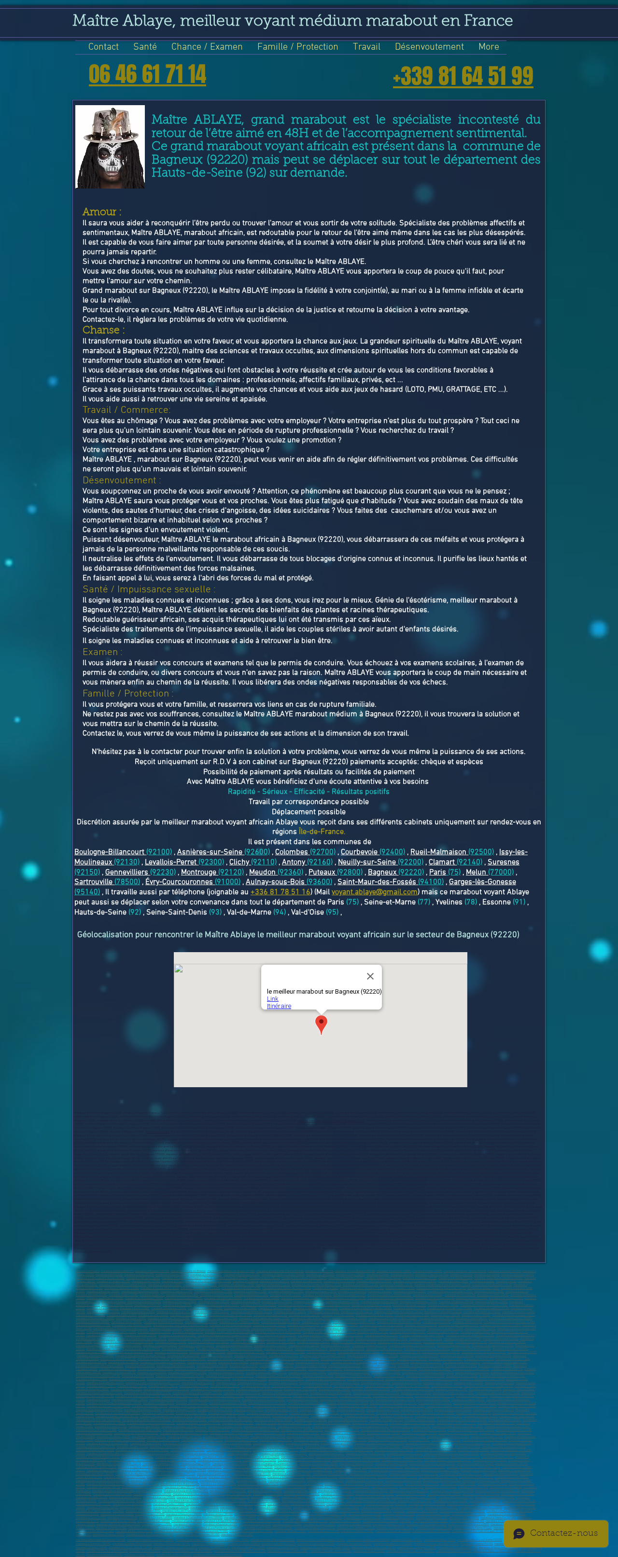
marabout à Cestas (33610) (357, 1311)
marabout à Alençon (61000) (446, 1359)
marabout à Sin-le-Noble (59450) (419, 1355)
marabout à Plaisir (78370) (158, 1403)
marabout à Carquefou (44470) (269, 1328)
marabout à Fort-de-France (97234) (124, 1477)
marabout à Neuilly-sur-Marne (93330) (328, 1446)
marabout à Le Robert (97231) (248, 1477)
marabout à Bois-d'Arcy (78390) (517, 1406)
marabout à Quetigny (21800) (251, 1295)
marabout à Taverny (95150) (134, 1467)
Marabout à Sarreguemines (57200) (493, 1345)
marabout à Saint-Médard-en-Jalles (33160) (365, 1308)
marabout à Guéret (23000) (493, 1295)
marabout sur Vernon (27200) (506, 1298)
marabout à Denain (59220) (217, 1355)
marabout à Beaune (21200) (216, 1295)
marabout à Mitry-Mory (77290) (180, 1396)
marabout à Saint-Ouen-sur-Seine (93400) (379, 1443)
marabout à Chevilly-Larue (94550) (175, 1460)
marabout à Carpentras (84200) (290, 1416)
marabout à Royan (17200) (321, 1291)
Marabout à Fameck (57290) (178, 1349)
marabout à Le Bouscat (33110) (175, 1311)
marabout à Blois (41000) (467, 1322)
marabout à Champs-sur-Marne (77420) (285, 1392)
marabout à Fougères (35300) (411, 1315)
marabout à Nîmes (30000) (117, 1305)
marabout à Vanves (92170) (487, 1436)
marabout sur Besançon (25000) (144, 1298)
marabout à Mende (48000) (140, 1335)
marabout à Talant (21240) (285, 1295)
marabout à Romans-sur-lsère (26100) (343, 1298)
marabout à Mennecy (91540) (212, 1430)
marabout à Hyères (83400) (158, 1413)
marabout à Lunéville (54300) (247, 1342)
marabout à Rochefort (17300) (286, 1291)
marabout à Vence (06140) (264, 1278)
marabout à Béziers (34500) (518, 1311)
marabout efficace (278, 1504)
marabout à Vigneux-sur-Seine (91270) (412, 1423)
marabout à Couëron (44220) (233, 1328)
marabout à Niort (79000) (249, 1409)
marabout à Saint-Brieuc (317, 1295)
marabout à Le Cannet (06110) (93, 1511)
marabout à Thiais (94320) (217, 1457)
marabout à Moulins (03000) (172, 1274)
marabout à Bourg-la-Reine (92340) (202, 1440)
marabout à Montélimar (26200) (300, 1298)
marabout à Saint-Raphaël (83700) (267, 1413)
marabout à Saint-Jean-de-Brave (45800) (229, 1332)
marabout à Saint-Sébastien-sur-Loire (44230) (120, 1328)
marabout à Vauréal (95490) (268, 1470)
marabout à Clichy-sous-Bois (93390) (504, 1446)
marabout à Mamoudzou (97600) (384, 1484)
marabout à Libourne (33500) (138, 1311)
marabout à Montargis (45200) (407, 1332)
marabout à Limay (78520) (235, 1406)
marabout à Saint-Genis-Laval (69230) (278, 1376)
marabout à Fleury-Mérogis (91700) (302, 1430)
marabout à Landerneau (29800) (418, 1301)
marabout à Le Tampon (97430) (403, 1480)
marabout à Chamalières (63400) (175, 1365)
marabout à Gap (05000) (320, 1274)
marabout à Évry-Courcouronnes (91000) (150, 1534)
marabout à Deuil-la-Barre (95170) (382, 1467)
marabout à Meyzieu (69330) (472, 1372)
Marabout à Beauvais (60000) (188, 1359)
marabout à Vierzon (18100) (409, 1291)
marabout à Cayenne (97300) (512, 1477)
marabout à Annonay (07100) (420, 1278)
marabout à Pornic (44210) (480, 1328)
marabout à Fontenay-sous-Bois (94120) (283, 1453)
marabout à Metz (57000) (464, 1517)
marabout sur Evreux (113, 1301)
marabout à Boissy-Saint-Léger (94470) (447, 1460)
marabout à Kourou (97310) (182, 1480)
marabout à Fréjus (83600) (191, 1413)
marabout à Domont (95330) (350, 1470)
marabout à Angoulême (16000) (140, 1291)
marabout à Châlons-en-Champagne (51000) (381, 1338)
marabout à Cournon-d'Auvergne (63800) (100, 1365)
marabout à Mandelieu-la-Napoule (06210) (187, 1278)
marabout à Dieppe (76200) (126, 1389)
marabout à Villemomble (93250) (421, 1446)
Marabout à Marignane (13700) (236, 1284)
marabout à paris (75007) (437, 1382)
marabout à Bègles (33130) (409, 1308)
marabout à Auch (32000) (135, 1308)
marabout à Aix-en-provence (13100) (414, 1281)
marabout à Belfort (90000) (399, 1514)
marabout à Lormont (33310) (212, 1311)
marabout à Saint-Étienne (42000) (409, 1490)
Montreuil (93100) (419, 1440)
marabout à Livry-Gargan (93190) (471, 1443)
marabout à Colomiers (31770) (332, 1305)
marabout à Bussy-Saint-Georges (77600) (197, 1392)
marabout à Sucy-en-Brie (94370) (382, 1457)
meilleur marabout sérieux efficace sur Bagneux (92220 (331, 1120)
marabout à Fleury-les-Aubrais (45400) (278, 1332)
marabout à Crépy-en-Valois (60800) (342, 1359)
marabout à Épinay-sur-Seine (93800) (230, 1443)
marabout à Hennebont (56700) (234, 1345)
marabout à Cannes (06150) (407, 1507)
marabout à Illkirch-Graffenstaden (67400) (241, 1369)
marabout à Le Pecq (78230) (480, 1406)
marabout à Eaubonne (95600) (291, 1467)
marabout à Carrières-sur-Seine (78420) (99, 1409)
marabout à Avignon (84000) (254, 1416)
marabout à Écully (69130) (389, 1376)
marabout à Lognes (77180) (472, 1396)
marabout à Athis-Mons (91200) (332, 1423)
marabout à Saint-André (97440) (442, 1480)
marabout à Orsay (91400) (178, 1430)
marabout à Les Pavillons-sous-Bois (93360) (142, 1450)
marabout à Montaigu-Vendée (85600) (230, 1419)
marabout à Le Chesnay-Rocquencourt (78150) (113, 1403)
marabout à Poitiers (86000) (319, 1524)
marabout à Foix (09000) (146, 1281)
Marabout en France (157, 1132)
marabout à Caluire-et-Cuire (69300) (349, 1372)
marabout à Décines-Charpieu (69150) (98, 1376)
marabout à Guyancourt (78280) (228, 1403)
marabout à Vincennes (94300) (326, 1453)
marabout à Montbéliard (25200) (223, 1298)
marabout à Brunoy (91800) (260, 1426)
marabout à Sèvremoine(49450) (177, 1335)
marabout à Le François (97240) (357, 1477)
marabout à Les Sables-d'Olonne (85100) (146, 1419)
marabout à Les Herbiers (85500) (273, 1419)
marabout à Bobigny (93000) (302, 1443)
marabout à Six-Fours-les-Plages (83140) (314, 1413)
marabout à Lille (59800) (265, 1497)
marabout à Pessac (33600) (240, 1308)
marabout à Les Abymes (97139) (134, 1473)
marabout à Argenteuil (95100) (160, 1463)
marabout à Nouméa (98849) (213, 1487)
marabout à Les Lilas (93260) (187, 1450)
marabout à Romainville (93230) (461, 1446)
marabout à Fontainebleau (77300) (393, 1396)
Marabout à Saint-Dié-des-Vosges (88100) (462, 1419)
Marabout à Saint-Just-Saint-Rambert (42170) (180, 1325)
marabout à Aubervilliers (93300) (387, 1440)
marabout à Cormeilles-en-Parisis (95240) (248, 1467)
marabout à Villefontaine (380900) (163, 1322)
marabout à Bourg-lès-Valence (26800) (390, 1298)
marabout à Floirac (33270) (323, 1311)
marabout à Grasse (461, 1274)
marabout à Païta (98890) (323, 1487)
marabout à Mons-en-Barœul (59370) (484, 1352)
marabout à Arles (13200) (223, 1511)
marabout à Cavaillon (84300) (361, 1416)
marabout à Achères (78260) (435, 1403)
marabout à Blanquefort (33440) (443, 1311)
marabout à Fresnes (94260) (297, 1457)
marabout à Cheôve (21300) (182, 1295)
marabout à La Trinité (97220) (476, 1477)
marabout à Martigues (325, 1288)
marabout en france (87, 1271)
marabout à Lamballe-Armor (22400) (389, 1295)
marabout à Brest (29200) (277, 1301)
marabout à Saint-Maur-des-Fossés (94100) (112, 1453)
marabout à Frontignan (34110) (188, 1315)
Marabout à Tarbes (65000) (461, 1365)
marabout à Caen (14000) (400, 1288)
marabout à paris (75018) (317, 1386)
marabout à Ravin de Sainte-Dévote (113, 1490)
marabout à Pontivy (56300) (270, 1345)
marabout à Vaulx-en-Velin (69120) (266, 1372)
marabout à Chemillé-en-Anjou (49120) (273, 1335)
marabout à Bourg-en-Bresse (188, 1271)
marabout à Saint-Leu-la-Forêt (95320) (309, 1470)
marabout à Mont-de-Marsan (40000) (399, 1322)
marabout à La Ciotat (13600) (165, 1284)
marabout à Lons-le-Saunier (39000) (354, 1322)
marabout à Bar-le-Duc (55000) (507, 1342)
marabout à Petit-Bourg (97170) (252, 1473)
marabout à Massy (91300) (238, 1423)
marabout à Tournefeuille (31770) (371, 1305)
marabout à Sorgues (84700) (481, 1416)
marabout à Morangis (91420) (341, 1430)
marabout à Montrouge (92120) (497, 1433)
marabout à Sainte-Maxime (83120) (215, 1416)
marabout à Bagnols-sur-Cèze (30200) (216, 1305)
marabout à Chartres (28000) (144, 1301)
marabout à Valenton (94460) (490, 1460)
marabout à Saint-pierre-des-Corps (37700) (264, 1318)
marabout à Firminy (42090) (303, 1325)
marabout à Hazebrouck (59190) (441, 1352)
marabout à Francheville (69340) (425, 1376)
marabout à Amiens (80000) (281, 1409)
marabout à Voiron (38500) (126, 1322)
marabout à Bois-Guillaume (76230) (413, 1389)
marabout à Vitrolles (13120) (200, 1284)
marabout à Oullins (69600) (138, 1376)
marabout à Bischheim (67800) (362, 1369)
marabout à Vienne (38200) (471, 1318)
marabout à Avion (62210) (394, 1362)
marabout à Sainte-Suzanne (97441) (301, 1484)
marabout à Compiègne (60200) (225, 1359)
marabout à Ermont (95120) (511, 1463)
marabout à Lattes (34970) (304, 1315)
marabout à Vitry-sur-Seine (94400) (435, 1450)
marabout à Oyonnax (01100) (152, 1271)
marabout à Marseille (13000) (374, 1281)
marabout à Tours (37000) (131, 1318)
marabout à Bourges (380, 1291)
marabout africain (196, 1477)
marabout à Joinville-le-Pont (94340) (219, 1460)
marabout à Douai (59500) (91, 1352)
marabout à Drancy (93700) (477, 1543)
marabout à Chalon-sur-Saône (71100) (324, 1514)
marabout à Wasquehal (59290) (95, 1355)
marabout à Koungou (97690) (422, 1484)
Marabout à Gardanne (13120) (360, 1284)
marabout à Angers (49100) (314, 1335)
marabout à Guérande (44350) (445, 1328)
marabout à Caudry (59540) (153, 1359)
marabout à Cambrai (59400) (171, 1352)
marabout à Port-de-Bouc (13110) (492, 1284)
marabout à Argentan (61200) (512, 1359)
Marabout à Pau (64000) (243, 1365)
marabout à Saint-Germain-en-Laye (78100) (214, 1399)
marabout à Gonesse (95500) (204, 1467)
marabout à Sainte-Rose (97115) (368, 1473)
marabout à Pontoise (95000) (356, 1463)
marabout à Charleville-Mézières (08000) (498, 1278)
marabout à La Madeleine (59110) (401, 1352)
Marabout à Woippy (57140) (213, 1349)
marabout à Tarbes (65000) (136, 1507)
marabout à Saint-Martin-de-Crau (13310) (286, 1288)
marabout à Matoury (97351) (147, 1480)
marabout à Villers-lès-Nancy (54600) (353, 1342)
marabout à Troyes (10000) (240, 1517)
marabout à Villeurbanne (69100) (187, 1372)
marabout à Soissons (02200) (394, 1271)
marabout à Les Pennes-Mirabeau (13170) (316, 1284)
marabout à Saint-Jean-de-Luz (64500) (421, 1365)
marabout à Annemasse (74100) (439, 1379)
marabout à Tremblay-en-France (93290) (243, 1446)
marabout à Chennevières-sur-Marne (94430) (304, 1460)
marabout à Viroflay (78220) (269, 1406)
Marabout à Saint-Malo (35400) (374, 1315)
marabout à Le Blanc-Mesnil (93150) (184, 1443)
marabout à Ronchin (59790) (250, 1355)
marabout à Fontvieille (384, 1487)
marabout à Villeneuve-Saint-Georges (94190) (451, 1453)
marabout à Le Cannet (487, 1274)
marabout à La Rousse (149, 1490)
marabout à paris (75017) (286, 1386)
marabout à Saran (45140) (372, 1332)
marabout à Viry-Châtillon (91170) (456, 1423)
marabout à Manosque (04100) (242, 1274)
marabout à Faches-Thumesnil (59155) (323, 1355)
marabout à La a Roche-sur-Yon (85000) (219, 1528)
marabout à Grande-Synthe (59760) (358, 1352)
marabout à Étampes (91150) (225, 1426)
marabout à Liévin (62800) (233, 1362)
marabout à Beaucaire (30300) (258, 1305)
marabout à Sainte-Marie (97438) (179, 1484)
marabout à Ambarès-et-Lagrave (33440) (398, 1311)
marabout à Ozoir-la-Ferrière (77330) (222, 1396)
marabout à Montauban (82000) (273, 1507)
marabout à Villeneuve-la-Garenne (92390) (120, 1440)
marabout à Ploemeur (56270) (196, 1345)
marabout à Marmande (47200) (104, 1335)
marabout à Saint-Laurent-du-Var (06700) (100, 1278)
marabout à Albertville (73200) (365, 1379)
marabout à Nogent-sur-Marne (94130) (503, 1453)
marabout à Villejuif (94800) (241, 1453)
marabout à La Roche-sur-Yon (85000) (98, 1419)
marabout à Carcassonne (274, 1281)
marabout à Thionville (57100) (498, 1517)
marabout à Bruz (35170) (445, 1315)
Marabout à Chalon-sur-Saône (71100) (502, 1376)
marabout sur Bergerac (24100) (105, 1298)
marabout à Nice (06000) (350, 1274)
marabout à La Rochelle (352, 1291)
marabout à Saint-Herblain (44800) (500, 1325)
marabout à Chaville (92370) (241, 1440)
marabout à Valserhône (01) (117, 1271)
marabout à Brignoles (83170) (473, 1413)
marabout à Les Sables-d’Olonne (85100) (268, 1528)
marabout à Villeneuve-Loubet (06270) (304, 1278)
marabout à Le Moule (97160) (329, 1473)
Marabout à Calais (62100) (91, 1362)
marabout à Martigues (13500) (257, 1511)
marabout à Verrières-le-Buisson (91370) (255, 1430)
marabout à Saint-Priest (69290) (152, 1494)
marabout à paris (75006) (406, 1382)
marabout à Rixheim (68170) (119, 1372)
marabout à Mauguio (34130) (270, 1315)
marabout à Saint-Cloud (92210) (355, 1436)
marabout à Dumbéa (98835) (248, 1487)
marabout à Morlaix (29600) (491, 1301)
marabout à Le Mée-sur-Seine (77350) (137, 1396)
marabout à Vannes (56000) (125, 1345)
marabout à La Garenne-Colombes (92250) (401, 1436)
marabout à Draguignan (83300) (226, 1413)
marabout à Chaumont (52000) (501, 1338)
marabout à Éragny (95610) (102, 1470)
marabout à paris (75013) (163, 1386)
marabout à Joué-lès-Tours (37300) (169, 1318)
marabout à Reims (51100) (338, 1338)
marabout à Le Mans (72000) (214, 1379)
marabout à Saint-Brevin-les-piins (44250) (111, 1332)
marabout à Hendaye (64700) (379, 1365)
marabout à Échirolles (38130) (436, 1318)
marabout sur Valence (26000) (262, 1298)
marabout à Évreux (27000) (472, 1298)
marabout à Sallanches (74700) (105, 1382)
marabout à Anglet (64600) (311, 1365)
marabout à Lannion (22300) (349, 1295)
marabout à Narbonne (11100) (93, 1504)
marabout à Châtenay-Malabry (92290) (226, 1436)
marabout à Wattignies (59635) (493, 1355)
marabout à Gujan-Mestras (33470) (251, 1311)
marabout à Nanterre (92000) (429, 1430)
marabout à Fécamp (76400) (300, 1389)
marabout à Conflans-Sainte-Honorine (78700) (347, 1399)
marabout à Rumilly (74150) (198, 1382)
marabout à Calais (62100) (151, 1500)
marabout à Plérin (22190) (460, 1295)
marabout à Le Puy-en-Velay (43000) (381, 1325)
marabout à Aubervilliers (446, 1440)
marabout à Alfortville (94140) (405, 1453)
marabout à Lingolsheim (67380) (287, 1369)
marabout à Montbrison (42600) (339, 1325)
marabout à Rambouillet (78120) (267, 1403)
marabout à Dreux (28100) (213, 1301)
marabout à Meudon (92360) (208, 1543)
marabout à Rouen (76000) (447, 1386)
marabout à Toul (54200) (281, 1342)
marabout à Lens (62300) (202, 1362)
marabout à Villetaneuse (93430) (394, 1450)
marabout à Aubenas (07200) (455, 1278)
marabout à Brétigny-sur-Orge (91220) (184, 1426)
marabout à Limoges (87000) (354, 1524)
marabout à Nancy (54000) (170, 1342)
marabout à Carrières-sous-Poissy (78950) (312, 1406)
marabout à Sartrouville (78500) (168, 1399)
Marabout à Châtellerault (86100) (348, 1419)
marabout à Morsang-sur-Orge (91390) (507, 1426)
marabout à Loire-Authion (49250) (95, 1338)
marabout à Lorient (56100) (92, 1345)
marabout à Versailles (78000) (130, 1399)
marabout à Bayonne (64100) (276, 1365)
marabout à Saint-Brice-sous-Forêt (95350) (394, 1470)
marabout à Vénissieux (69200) (226, 1372)
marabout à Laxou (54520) (438, 1342)
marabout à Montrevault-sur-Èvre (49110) (142, 1338)
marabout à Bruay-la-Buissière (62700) (354, 1362)
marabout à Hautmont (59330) (118, 1359)
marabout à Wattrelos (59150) (510, 1349)
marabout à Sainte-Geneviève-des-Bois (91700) (283, 1423)
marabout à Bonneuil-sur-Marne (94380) (356, 1460)
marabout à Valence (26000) (334, 1490)
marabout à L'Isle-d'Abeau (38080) (239, 1322)
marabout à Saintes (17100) (250, 1291)
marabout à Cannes (377, 1274)
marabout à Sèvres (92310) (163, 1440)
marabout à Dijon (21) (152, 1295)
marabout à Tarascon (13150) (121, 1288)
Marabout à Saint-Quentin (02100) (230, 1497)
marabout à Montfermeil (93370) (95, 1450)
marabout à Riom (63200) (140, 1365)
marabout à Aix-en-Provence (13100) (362, 1288)
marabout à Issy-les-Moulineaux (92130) (184, 1433)
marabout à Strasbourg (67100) (117, 1369)
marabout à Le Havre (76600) (412, 1386)
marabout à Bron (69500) (386, 1372)
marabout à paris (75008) (468, 1382)
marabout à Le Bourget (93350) (318, 1450)
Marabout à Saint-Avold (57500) (141, 1349)
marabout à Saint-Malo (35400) (481, 1494)
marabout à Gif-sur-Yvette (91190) (410, 1426)
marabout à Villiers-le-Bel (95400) (96, 1467)
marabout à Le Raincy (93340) (355, 1450)
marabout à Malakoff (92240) (268, 1436)
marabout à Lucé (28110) (245, 1301)
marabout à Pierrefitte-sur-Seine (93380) (376, 1446)
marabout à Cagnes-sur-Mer (432, 1274)
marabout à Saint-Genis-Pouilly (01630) (280, 1271)
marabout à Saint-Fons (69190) (353, 1376)
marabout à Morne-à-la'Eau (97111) (461, 1473)
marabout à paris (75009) (499, 1382)
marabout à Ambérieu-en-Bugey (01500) (231, 1271)
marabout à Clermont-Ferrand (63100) (504, 1362)
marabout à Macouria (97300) (216, 1480)
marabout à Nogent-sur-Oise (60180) (297, 1359)
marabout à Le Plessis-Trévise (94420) (131, 1460)
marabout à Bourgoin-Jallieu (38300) (510, 1318)
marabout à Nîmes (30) (147, 1305)
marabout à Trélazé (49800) (184, 1338)
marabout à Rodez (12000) (306, 1281)
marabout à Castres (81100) (382, 1409)
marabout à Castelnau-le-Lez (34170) (230, 1315)
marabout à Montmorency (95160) (425, 1467)
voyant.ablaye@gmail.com (375, 892)
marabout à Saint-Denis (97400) (287, 1480)
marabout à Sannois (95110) (169, 1467)
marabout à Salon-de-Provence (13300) (122, 1284)
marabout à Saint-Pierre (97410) (364, 1480)
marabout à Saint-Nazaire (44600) (458, 1325)
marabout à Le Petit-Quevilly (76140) (213, 1389)
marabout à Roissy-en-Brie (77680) (330, 1392)
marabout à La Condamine (354, 1487)
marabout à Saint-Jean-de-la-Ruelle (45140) (329, 1332)
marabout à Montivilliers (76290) (370, 1389)
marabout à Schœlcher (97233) (286, 1477)
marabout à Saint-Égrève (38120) (280, 1322)
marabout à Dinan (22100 (427, 1295)
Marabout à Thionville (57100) (369, 1345)
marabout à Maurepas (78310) (150, 1406)
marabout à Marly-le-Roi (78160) (358, 1406)
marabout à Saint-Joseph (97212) (397, 1477)
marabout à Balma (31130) (102, 1308)
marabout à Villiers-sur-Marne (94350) (257, 1457)
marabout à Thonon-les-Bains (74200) (482, 1379)
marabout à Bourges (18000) (433, 1514)
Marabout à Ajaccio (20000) (159, 1497)
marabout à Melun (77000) (518, 1389)
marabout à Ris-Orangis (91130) (496, 1423)
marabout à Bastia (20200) (91, 1295)
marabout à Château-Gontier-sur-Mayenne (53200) (124, 1342)
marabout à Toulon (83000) (422, 1511)
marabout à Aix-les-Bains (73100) (326, 1379)
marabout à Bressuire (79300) (215, 1409)
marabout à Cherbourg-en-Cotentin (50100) (261, 1338)
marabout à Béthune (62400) (312, 1362)
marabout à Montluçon (109, 1274)
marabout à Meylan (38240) (201, 1322)
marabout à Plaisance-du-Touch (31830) (484, 1305)
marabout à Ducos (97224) (321, 1477)
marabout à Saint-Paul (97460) (325, 1480)
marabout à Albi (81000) (351, 1409)
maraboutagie (194, 1504)
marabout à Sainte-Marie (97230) (438, 1477)
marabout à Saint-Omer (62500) (461, 1362)
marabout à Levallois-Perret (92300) (231, 1433)
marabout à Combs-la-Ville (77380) (453, 1392)
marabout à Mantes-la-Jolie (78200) (263, 1399)
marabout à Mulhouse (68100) (399, 1369)
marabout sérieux (219, 1477)
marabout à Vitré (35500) (476, 1315)
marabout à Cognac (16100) (176, 1291)
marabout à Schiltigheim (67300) (194, 1369)
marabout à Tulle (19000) (489, 1291)
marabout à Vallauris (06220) (143, 1278)
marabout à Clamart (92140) (383, 1433)
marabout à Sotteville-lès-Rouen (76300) (488, 1386)
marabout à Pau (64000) (187, 1524)
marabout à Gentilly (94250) (259, 1460)
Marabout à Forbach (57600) (453, 1345)
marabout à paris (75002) (283, 1382)
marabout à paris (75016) (255, 1386)
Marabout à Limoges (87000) (386, 1419)
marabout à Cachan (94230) (137, 1457)
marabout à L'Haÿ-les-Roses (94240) (98, 1457)
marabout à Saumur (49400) (381, 1335)
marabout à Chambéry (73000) (286, 1379)
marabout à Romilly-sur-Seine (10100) (208, 1281)
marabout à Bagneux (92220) (149, 1436)
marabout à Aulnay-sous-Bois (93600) (484, 1440)
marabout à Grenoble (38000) (349, 1318)
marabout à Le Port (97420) (142, 1484)
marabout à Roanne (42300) (269, 1325)
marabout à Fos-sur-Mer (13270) (159, 1288)
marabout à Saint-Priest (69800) (307, 1372)
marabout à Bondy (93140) (268, 1443)
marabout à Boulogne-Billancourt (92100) (385, 1430)
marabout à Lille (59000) (278, 1349)
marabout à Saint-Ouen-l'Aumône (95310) (336, 1467)
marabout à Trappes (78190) (468, 1399)
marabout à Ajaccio (517, 1291)
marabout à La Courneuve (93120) (512, 1443)
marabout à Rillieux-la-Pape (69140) (512, 1372)
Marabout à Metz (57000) (336, 1345)
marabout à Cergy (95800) (195, 1463)
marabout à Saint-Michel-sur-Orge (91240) (457, 1426)
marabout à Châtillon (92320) (185, 1436)
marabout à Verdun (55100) (471, 1342)
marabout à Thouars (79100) (179, 1409)
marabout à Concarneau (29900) (379, 1301)
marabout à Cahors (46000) (443, 1332)
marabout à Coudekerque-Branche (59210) (140, 1355)
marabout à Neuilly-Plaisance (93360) (229, 1450)
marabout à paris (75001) (252, 1382)
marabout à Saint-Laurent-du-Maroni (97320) (102, 1480)
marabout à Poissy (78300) (302, 1399)
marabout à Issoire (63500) (212, 1365)
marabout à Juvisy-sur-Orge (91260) (139, 1430)
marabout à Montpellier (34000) (482, 1311)
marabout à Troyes (173, 1281)
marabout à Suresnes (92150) (419, 1433)
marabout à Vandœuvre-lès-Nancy (208, 1342)
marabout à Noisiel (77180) (355, 1396)
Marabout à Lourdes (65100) (495, 1365)
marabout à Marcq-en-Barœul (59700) (130, 1352)
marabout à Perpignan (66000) (171, 1507)
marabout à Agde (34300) (122, 1315)
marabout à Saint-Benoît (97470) (105, 1484)
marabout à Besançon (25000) (184, 1514)
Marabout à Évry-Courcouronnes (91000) (151, 1423)
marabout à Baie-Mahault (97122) (175, 1473)
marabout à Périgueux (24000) (380, 1521)
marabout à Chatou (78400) (192, 1403)
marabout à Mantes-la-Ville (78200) (474, 1403)
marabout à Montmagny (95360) (440, 1470)
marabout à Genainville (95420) (475, 1463)
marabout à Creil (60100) (259, 1359)
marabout (401, 1504)
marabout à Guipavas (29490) (456, 1301)
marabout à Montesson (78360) (142, 1409)
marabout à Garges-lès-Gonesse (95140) (273, 1463)
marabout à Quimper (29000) (342, 1301)
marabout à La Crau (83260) (438, 1413)
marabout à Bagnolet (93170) (285, 1446)
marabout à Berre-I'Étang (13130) (241, 1288)
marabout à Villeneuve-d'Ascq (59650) (427, 1349)
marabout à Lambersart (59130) (246, 1352)
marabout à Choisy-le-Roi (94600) (365, 1453)
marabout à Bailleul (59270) (457, 1355)
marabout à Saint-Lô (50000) (304, 1338)
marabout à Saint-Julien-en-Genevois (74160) (153, 1382)
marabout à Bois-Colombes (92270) (448, 1436)
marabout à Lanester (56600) (160, 1345)
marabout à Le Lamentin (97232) (166, 1477)
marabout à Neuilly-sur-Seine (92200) (343, 1433)
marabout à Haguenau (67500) (155, 1369)
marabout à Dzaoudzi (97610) (458, 1484)
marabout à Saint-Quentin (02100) (355, 1271)
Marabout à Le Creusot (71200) (127, 1379)
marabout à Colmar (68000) (435, 1369)
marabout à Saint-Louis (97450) (481, 1480)
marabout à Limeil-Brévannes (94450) (338, 1457)
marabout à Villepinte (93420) (200, 1446)
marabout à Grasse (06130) (520, 1507)
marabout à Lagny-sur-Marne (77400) (498, 1392)
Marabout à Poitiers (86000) (310, 1419)
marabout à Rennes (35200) (338, 1315)
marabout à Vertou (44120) (199, 1328)
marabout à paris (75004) (345, 1382)
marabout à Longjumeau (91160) (370, 1426)
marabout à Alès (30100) (177, 1305)
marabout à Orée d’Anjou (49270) (515, 1335)
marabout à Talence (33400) (275, 1308)
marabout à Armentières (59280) (285, 1352)
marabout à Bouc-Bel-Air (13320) (200, 1288)
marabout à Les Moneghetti (506, 1487)
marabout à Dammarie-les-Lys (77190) (376, 1392)
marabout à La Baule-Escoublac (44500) (402, 1328)
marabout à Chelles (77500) (485, 1389)
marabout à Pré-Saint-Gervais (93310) (275, 1450)
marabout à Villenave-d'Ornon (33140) (315, 1308)
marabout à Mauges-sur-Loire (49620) (421, 1335)
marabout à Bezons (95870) (391, 1463)
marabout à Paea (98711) (180, 1487)
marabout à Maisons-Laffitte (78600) (346, 1403)
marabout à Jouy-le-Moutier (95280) (229, 1470)
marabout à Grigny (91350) (144, 1426)
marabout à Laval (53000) (143, 1528)
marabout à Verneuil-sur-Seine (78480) (402, 1406)
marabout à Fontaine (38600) (93, 1322)
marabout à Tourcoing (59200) (347, 1349)
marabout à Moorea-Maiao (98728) (142, 1487)
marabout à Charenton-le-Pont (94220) (178, 1457)
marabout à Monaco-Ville (473, 1487)
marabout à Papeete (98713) (103, 1487)
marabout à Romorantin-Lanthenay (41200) (509, 1322)
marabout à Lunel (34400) (153, 1315)
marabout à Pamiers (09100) (113, 1281)
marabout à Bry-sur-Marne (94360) (402, 1460)
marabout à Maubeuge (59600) (207, 1352)
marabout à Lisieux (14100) (483, 1288)
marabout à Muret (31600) (443, 1305)
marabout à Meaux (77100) (451, 1389)
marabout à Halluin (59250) (183, 1355)
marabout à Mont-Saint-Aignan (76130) (259, 1389)
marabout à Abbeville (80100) (317, 1409)
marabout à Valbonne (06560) (345, 1278)
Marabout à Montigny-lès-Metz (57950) (412, 1345)
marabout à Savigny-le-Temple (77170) (147, 1392)
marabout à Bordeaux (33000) (168, 1308)
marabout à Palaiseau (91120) (370, 1423)
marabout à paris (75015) (224, 1386)
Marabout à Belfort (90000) (109, 1423)
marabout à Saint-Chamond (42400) (231, 1325)
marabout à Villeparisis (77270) (242, 1392)
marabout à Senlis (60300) (380, 1359)
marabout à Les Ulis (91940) (294, 1426)
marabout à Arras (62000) (123, 1362)
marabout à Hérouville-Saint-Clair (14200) (441, 1288)
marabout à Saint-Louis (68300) (471, 1369)
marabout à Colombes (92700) (514, 1430)
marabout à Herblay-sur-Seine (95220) (432, 1463)
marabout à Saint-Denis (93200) (347, 1440)
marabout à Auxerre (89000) (364, 1514)
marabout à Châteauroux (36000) (95, 1318)
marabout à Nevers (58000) (246, 1349)
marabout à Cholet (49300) (347, 1335)
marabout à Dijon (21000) (123, 1295)
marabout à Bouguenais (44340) (307, 1328)
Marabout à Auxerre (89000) (504, 1419)
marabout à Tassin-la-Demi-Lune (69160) (179, 1376)
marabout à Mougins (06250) (231, 1278)
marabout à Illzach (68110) (507, 1369)
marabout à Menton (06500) (517, 1274)
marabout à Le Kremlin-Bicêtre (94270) (426, 1457)
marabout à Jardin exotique (441, 1487)
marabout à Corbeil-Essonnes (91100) (198, 1423)
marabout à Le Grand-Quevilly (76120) (166, 1389)
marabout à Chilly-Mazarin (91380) (96, 1430)
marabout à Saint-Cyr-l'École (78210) (108, 1406)
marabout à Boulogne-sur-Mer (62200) (163, 1362)
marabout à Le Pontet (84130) (516, 1416)
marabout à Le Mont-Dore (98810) (287, 1487)
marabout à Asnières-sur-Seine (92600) (471, 1430)
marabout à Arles (506, 1281)
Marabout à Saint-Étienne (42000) (132, 1325)
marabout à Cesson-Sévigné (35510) (513, 1315)
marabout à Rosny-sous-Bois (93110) (428, 1443)
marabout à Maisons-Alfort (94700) (203, 1453)
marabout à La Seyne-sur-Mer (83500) (117, 1413)
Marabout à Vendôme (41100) (93, 1325)
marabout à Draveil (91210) (111, 1426)
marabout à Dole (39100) (316, 1322)
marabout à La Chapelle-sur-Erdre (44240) (352, 1328)
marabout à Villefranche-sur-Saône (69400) (428, 1372)
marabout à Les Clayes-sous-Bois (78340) (194, 1406)
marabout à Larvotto (411, 1487)
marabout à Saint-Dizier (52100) (462, 1338)
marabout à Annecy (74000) (401, 1379)
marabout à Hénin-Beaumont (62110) (272, 1362)
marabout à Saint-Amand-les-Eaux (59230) (372, 1355)
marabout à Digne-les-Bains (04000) (283, 1274)
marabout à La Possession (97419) (258, 1484)
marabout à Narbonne (245, 1281)
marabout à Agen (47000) (475, 1332)
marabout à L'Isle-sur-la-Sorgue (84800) (439, 1416)
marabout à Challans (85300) (189, 1419)
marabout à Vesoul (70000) (462, 1376)
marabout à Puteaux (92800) (113, 1436)
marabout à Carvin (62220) (425, 1362)
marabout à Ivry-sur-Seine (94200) (160, 1453)
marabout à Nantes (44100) (421, 1325)
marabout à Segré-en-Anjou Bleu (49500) (470, 1335)
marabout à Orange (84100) (326, 1416)
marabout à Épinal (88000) (186, 1521)
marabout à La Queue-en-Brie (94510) (119, 1463)
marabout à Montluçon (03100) (228, 1490)
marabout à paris (226, 1382)
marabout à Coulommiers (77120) (434, 1396)
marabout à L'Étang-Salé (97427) (344, 1484)
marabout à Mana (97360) (251, 1480)
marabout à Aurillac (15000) (103, 1291)
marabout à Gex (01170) (319, 1271)
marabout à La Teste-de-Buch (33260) (449, 1308)
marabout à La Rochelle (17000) (213, 1291)
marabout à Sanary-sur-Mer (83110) (117, 1416)
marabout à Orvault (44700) (165, 1328)
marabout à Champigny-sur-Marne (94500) (187, 1551)
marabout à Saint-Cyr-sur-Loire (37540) (214, 1318)
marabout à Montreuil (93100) (354, 1543)
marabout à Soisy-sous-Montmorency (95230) (147, 1470)
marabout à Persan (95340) (514, 1470)
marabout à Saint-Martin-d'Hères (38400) (392, 1318)
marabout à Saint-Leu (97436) (218, 1484)
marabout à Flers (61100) (479, 1359)
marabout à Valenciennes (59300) (471, 1349)
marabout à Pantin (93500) (145, 1443)
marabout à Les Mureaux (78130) (395, 1399)
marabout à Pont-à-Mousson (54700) (399, 1342)
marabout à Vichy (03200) (139, 1274)
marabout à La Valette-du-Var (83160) (398, 1413)
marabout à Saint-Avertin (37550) (311, 1318)
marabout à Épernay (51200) (425, 1338)
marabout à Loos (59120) (321, 1352)
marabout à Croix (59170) (522, 1352)
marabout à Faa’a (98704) (492, 1484)
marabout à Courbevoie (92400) (94, 1433)
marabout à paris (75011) (101, 1386)
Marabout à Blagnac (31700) (409, 1305)
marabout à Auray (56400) (303, 1345)
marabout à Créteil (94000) (473, 1450)
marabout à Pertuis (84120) (396, 1416)
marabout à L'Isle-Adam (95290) (95, 1473)
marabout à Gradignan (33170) (491, 1308)
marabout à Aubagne (482, 1281)
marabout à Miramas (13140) (273, 1284)
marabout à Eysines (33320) (103, 1311)
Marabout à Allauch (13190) (396, 1284)
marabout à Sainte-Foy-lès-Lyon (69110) (230, 1376)
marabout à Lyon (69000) (152, 1372)
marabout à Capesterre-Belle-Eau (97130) (413, 1473)
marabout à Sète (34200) (90, 1315)
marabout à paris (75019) (348, 1386)
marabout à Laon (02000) (427, 1271)
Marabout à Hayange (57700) (103, 1349)
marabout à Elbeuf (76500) (334, 1389)
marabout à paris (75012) (132, 1386)
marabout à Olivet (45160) (187, 1332)
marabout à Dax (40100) (436, 1322)
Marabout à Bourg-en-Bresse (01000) (186, 1490)
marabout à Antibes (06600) (441, 1507)
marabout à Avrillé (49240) (218, 1338)
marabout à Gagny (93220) (132, 1446)
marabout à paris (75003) (314, 1382)
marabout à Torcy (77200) (416, 1392)
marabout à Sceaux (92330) (275, 1440)
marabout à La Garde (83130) (357, 1413)
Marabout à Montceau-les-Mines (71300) (171, 1379)
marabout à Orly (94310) (465, 1457)
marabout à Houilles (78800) (433, 1399)
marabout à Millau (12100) (339, 1281)
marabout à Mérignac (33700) (205, 1308)
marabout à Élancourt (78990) (305, 1403)
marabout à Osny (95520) (191, 1470)
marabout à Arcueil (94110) (497, 1457)
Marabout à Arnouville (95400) (479, 1470)
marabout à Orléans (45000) (154, 1332)
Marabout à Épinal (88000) (420, 1419)
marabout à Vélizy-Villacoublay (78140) (393, 1403)
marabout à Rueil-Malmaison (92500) (136, 1433)
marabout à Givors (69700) (318, 1376)
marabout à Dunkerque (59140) (384, 1349)
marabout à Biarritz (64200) (344, 1365)
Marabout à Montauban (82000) (453, 1409)
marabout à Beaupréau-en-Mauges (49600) (223, 1335)
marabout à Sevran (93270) (337, 1443)
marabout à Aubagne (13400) (294, 1511)
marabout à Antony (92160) (303, 1433)
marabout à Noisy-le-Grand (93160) (107, 1443)
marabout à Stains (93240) (165, 1446)
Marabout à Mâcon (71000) (92, 1379)
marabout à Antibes (402, 1274)
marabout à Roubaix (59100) (311, 1349)
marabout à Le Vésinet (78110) (444, 1406)
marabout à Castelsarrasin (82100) (493, 1409)
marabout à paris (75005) (376, 1382)
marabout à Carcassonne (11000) (132, 1504)
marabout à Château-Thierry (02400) (465, 1271)
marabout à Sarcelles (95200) (230, 1463)
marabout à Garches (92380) (310, 1440)
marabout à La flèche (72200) (249, 1379)
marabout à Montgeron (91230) (330, 1426)
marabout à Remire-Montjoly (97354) (251, 1531)
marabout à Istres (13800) (453, 1281)
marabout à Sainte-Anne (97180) (291, 1473)
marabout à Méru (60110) (412, 1359)
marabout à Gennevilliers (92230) (458, 1433)
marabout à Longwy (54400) (313, 1342)
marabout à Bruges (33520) (290, 1311)
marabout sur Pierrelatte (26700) (434, 1298)
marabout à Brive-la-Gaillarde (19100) (450, 1291)
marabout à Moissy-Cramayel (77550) (315, 1396)
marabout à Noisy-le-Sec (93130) (95, 1446)
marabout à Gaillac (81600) (417, 1409)
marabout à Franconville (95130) (318, 1463)
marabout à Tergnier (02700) (504, 1271)
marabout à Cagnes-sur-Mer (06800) (480, 1507)
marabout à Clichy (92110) (269, 1433)
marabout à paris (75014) (194, 1386)
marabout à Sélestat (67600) (325, 1369)
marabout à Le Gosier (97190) (214, 1473)
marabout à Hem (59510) (283, 1355)
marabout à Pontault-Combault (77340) (99, 1392)
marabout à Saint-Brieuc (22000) (374, 1494)
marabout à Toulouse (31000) (295, 1305)
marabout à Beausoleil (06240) (383, 1278)
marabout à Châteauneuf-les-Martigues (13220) (442, 1284)
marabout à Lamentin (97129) (500, 1473)
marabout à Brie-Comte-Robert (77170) (268, 1396)
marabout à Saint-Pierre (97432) (473, 1528)
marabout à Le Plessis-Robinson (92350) (311, 1436)
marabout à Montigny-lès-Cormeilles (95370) (473, 1467)
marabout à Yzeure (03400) (206, 1274)
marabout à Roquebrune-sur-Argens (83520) (166, 1416)
